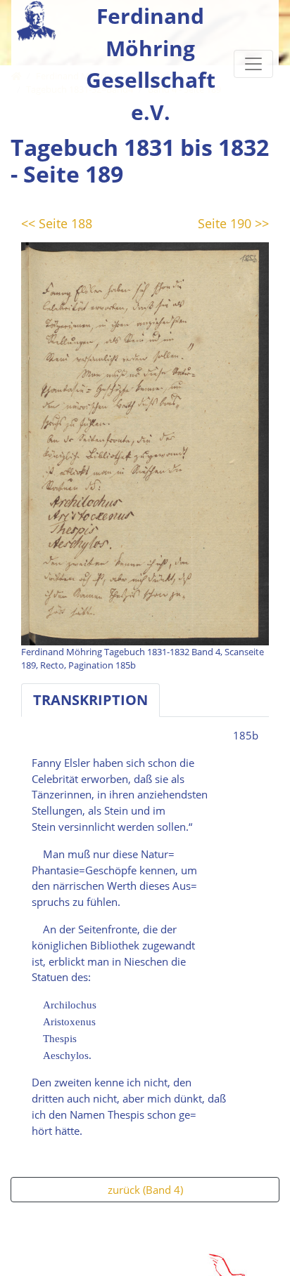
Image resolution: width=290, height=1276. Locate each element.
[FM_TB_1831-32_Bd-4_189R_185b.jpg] (145, 442)
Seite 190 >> (233, 223)
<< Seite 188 (56, 223)
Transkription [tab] (90, 699)
